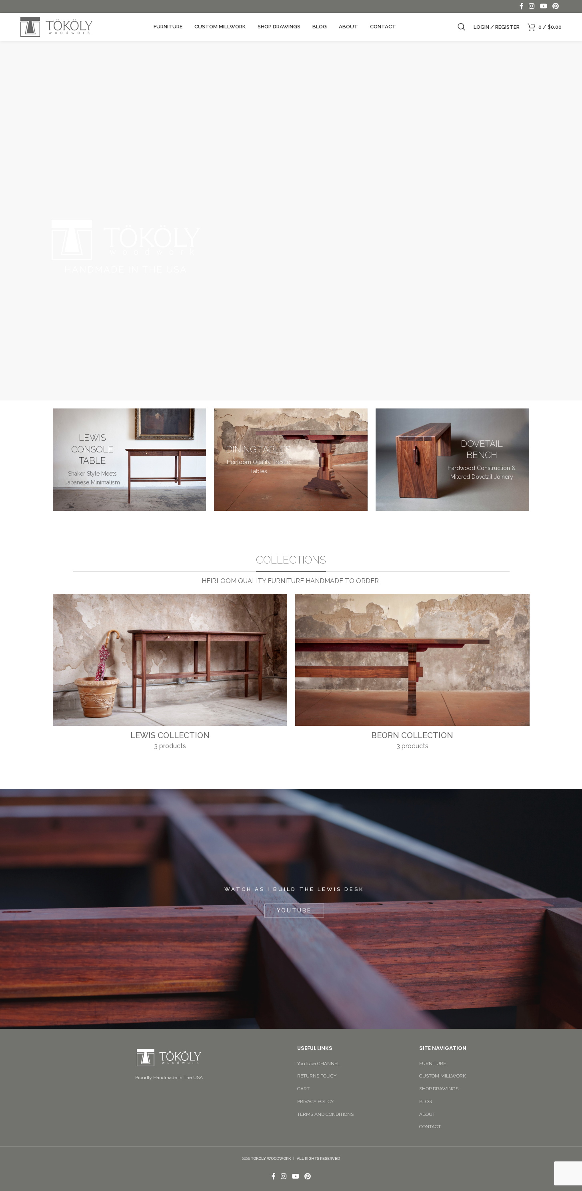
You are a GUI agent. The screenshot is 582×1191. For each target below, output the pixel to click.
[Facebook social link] (521, 6)
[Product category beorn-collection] (412, 674)
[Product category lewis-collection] (170, 674)
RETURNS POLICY (316, 1076)
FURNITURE (432, 1063)
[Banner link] (129, 459)
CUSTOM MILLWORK (442, 1076)
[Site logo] (56, 26)
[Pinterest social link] (555, 6)
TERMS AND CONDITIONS (325, 1114)
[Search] (462, 27)
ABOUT (427, 1114)
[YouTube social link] (543, 6)
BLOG (425, 1101)
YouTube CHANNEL (318, 1063)
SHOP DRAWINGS (438, 1088)
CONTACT (430, 1126)
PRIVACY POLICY (315, 1101)
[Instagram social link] (531, 6)
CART (303, 1088)
